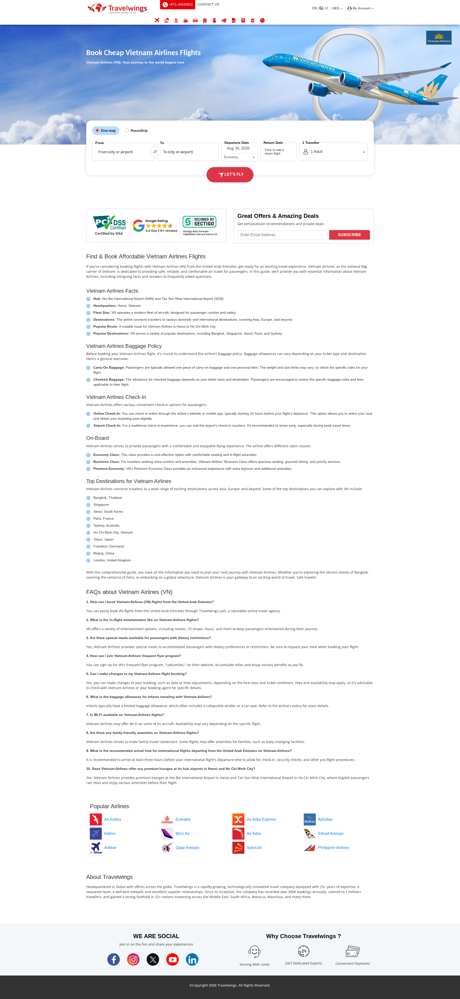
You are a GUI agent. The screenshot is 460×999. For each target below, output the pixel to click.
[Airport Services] (252, 21)
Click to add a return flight (274, 151)
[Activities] (214, 21)
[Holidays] (166, 21)
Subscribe (349, 235)
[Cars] (195, 21)
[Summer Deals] (176, 21)
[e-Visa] (243, 21)
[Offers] (262, 21)
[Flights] (157, 21)
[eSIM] (233, 21)
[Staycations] (224, 21)
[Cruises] (185, 21)
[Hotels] (204, 21)
